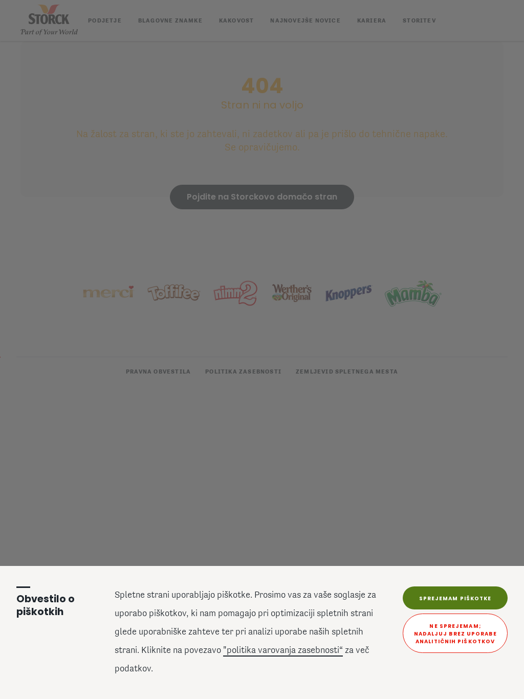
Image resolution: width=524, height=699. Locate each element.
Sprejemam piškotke (455, 598)
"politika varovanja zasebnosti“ (283, 651)
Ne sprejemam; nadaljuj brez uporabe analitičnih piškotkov (455, 633)
